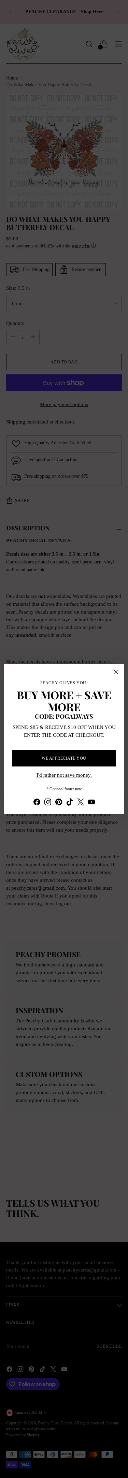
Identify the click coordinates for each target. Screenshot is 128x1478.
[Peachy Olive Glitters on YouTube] (91, 803)
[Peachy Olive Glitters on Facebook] (37, 803)
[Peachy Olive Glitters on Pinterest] (59, 803)
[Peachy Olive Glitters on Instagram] (48, 803)
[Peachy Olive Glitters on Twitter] (80, 803)
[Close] (116, 671)
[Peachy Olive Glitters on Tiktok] (70, 803)
